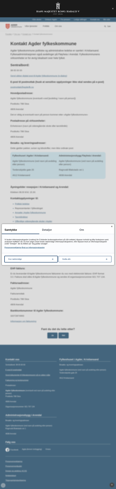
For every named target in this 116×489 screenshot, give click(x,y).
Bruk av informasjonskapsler (33, 247)
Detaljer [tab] (47, 229)
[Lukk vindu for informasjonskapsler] (111, 226)
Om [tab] (81, 229)
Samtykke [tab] (11, 229)
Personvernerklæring (13, 247)
